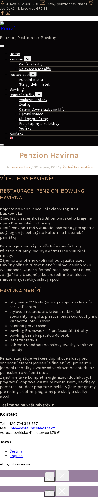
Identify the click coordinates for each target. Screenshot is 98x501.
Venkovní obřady (33, 99)
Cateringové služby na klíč (41, 109)
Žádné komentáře (78, 167)
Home (15, 53)
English (16, 456)
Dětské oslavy (31, 114)
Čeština (16, 451)
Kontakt (16, 133)
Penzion (17, 59)
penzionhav (20, 167)
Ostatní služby (22, 95)
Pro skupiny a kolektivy (39, 123)
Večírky (25, 128)
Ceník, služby (30, 64)
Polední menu (31, 79)
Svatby (24, 104)
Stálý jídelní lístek (34, 84)
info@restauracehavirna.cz (32, 428)
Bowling (17, 89)
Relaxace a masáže (35, 69)
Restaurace (19, 74)
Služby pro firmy (33, 118)
